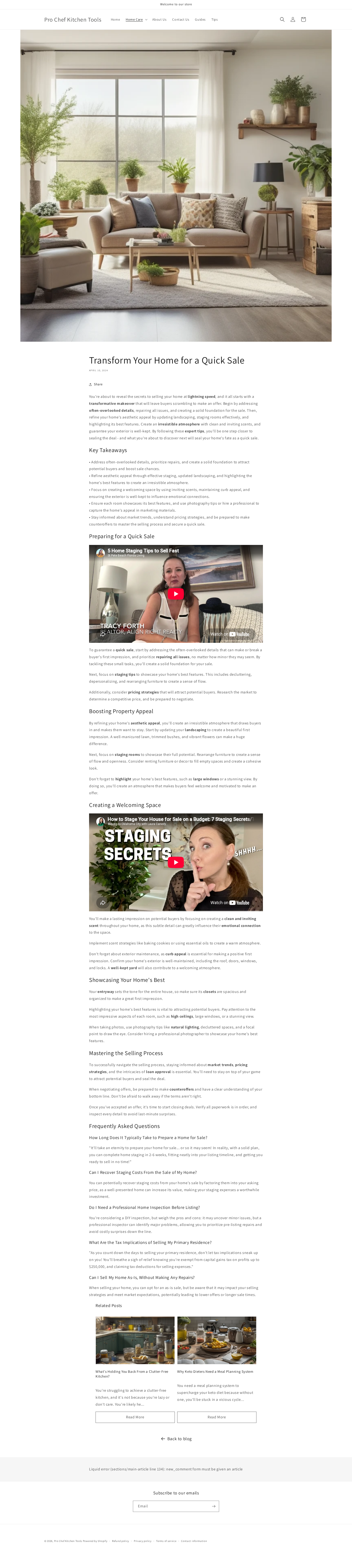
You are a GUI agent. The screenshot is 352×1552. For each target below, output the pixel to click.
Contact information (194, 1541)
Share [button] (98, 384)
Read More (135, 1417)
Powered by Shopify (95, 1541)
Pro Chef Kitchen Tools (68, 1541)
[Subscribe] (213, 1506)
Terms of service (166, 1541)
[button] (136, 19)
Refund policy (120, 1541)
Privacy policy (143, 1541)
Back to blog (179, 1438)
